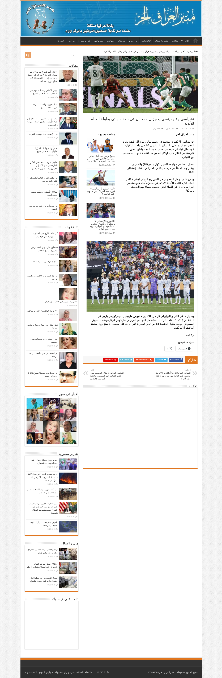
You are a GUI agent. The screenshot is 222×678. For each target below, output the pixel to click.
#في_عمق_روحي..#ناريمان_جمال (61, 301)
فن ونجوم (133, 41)
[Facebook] (105, 672)
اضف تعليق (170, 128)
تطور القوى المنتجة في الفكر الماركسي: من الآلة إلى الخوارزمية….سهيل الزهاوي (44, 165)
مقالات (175, 41)
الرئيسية (195, 40)
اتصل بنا (60, 41)
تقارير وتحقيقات (161, 41)
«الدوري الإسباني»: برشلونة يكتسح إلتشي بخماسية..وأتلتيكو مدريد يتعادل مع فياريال (102, 225)
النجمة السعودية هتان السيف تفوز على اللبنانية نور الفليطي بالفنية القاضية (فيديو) (107, 374)
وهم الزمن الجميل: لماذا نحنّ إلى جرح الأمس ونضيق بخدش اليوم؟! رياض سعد (42, 121)
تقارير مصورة (84, 41)
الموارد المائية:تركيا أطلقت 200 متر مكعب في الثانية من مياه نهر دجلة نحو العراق (173, 374)
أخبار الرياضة (179, 51)
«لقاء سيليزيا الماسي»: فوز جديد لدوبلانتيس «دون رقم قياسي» (101, 191)
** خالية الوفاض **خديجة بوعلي (42, 310)
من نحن (71, 41)
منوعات (110, 41)
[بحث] (28, 55)
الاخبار (186, 41)
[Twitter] (101, 672)
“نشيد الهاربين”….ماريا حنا (45, 261)
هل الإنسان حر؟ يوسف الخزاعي (43, 134)
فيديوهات (121, 41)
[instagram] (98, 672)
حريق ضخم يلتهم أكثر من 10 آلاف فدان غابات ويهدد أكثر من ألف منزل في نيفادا (42, 477)
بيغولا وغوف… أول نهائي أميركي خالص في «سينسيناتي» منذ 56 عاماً (101, 158)
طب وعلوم (98, 41)
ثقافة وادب (146, 41)
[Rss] (107, 672)
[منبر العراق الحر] (111, 19)
